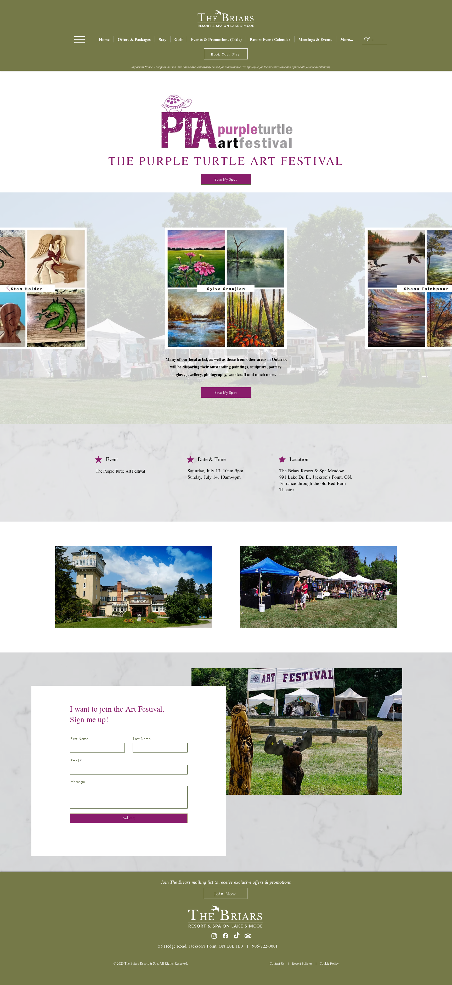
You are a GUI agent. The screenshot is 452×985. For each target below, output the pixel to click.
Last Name (142, 738)
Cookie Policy (329, 963)
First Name (79, 738)
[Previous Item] (8, 288)
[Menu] (79, 39)
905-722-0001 (265, 946)
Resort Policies (302, 963)
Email (74, 760)
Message (77, 781)
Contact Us (277, 963)
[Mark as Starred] (98, 459)
